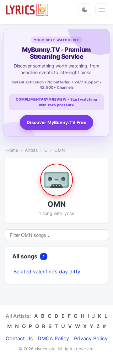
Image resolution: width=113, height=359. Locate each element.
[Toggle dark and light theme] (84, 9)
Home (12, 150)
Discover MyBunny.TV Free (56, 122)
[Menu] (101, 9)
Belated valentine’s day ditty (46, 271)
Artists (31, 150)
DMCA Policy (53, 338)
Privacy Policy (91, 338)
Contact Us (19, 338)
